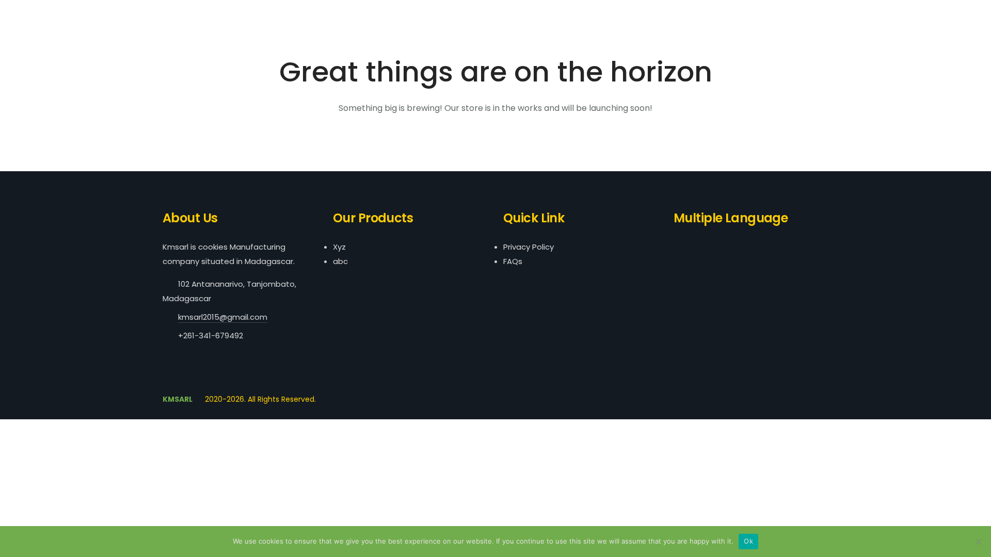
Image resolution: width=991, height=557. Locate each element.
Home (795, 14)
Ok (748, 541)
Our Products (895, 14)
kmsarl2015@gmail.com (222, 317)
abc (340, 261)
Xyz (339, 246)
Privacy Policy (528, 246)
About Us (839, 14)
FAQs (512, 261)
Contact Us (955, 14)
